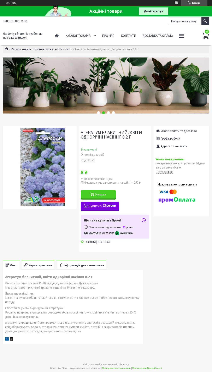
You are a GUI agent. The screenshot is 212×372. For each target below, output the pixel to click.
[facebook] (7, 339)
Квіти (68, 49)
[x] (11, 339)
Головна (57, 36)
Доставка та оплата (158, 36)
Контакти (128, 36)
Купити (100, 194)
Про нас (108, 36)
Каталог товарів (78, 36)
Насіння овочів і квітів (48, 49)
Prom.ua (124, 364)
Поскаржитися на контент (116, 368)
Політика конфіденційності (147, 368)
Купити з (95, 206)
